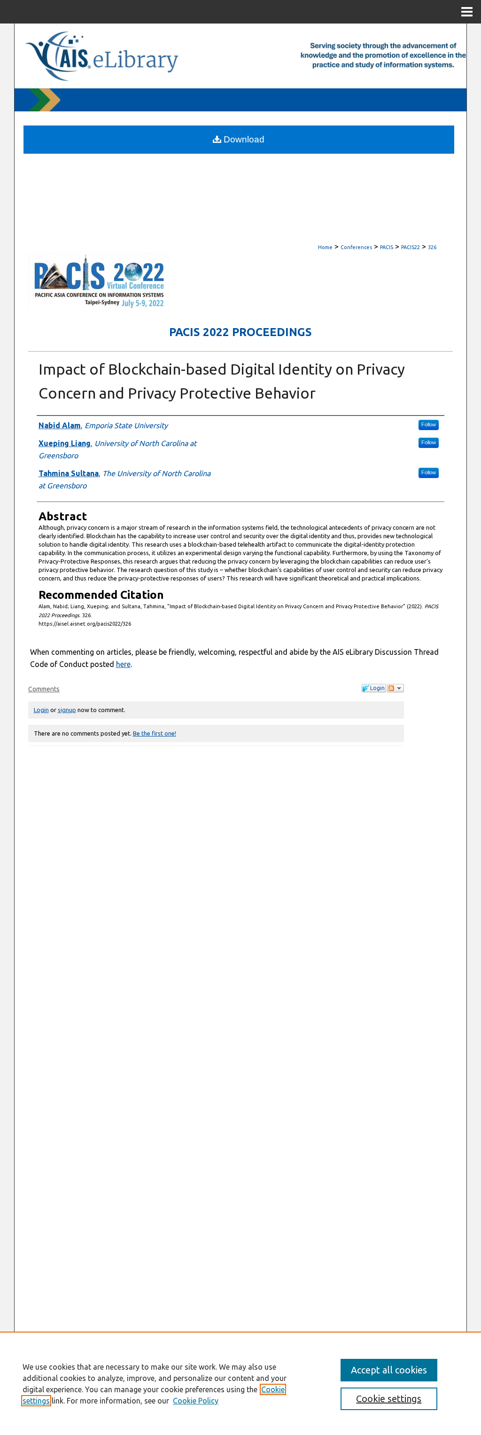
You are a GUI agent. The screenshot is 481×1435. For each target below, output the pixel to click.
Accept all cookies (389, 1369)
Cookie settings (388, 1398)
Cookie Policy (195, 1400)
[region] (240, 1383)
